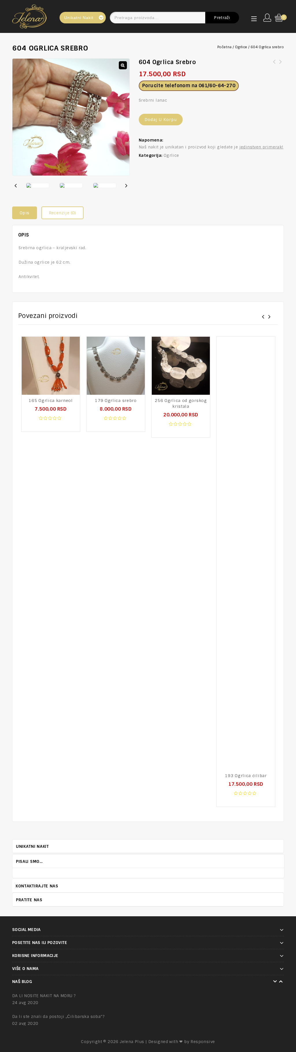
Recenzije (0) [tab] (62, 212)
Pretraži (222, 17)
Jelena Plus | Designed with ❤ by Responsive (167, 1041)
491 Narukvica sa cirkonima (281, 65)
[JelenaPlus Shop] (29, 15)
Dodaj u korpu (161, 119)
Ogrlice (241, 47)
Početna (224, 47)
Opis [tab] (24, 212)
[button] (123, 65)
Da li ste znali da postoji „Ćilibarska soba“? (58, 1016)
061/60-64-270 (217, 86)
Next (281, 861)
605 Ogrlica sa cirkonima (274, 65)
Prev (275, 861)
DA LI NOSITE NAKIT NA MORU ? (44, 995)
